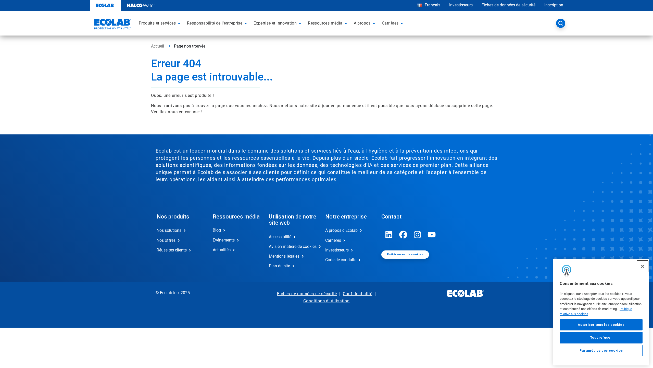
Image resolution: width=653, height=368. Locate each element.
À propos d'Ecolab (341, 230)
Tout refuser (601, 337)
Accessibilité (280, 236)
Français (432, 5)
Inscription (553, 5)
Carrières (333, 240)
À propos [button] (362, 23)
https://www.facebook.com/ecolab (403, 234)
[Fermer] (642, 266)
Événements (224, 240)
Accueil (157, 46)
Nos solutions (169, 230)
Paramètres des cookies (601, 350)
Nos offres (166, 240)
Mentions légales (284, 256)
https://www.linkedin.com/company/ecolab (389, 234)
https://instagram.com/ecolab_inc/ (417, 234)
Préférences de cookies (405, 254)
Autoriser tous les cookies (601, 325)
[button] (180, 23)
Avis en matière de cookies (291, 246)
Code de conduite (340, 259)
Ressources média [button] (325, 23)
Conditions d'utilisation (326, 300)
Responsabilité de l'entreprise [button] (214, 23)
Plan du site (279, 265)
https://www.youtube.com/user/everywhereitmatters (432, 234)
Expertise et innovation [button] (275, 23)
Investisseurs (461, 5)
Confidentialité (357, 293)
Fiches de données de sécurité (508, 5)
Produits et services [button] (157, 23)
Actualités (222, 249)
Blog (217, 230)
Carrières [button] (390, 23)
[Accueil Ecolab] (112, 24)
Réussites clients (172, 250)
